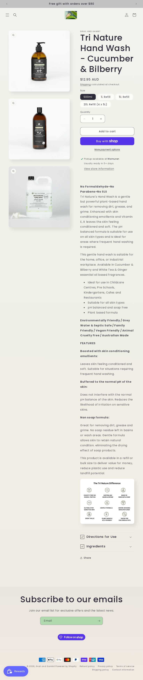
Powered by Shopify (66, 666)
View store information (99, 168)
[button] (7, 15)
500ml (88, 97)
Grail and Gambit (45, 666)
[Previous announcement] (7, 4)
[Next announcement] (136, 4)
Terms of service (125, 666)
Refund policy (87, 666)
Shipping (85, 84)
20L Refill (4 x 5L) (95, 104)
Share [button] (87, 558)
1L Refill (106, 97)
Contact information (123, 669)
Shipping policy (100, 669)
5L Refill (124, 97)
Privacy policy (105, 666)
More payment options (107, 149)
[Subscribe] (99, 621)
